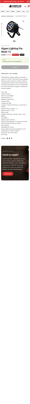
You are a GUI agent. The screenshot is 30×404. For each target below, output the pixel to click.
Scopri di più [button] (8, 173)
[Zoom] (23, 21)
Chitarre (3, 11)
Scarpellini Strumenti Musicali (7, 16)
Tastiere (18, 11)
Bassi (8, 11)
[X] (9, 138)
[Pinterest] (12, 138)
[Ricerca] (25, 6)
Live (27, 11)
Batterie (13, 11)
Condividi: (3, 138)
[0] (27, 6)
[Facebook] (7, 138)
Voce (23, 11)
